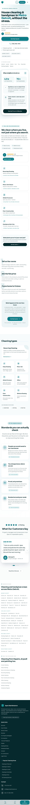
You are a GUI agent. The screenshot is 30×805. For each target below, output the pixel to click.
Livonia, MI (3, 598)
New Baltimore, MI (14, 643)
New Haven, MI (22, 643)
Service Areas (4, 730)
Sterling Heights (5, 66)
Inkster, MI (3, 602)
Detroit (3, 64)
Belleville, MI (24, 605)
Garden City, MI (17, 598)
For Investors (4, 738)
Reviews (3, 733)
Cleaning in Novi (5, 774)
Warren (11, 66)
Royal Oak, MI (4, 613)
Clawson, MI (22, 623)
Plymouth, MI (10, 595)
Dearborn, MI (4, 600)
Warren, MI (13, 636)
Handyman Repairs (5, 688)
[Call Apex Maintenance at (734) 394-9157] (16, 2)
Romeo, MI (3, 645)
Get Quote (22, 2)
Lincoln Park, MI (4, 605)
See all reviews (7, 159)
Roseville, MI (20, 636)
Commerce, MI (4, 630)
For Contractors (5, 753)
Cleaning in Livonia (6, 769)
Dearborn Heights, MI (13, 600)
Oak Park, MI (4, 625)
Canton (12, 64)
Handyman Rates (5, 748)
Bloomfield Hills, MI (23, 615)
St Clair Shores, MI (5, 638)
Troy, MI (3, 618)
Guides (2, 743)
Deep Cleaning (4, 667)
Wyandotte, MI (17, 602)
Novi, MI (17, 613)
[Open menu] (27, 2)
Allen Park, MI (24, 602)
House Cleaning (4, 665)
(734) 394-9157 (16, 44)
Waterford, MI (17, 625)
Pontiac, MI (10, 625)
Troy (19, 64)
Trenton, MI (17, 605)
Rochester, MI (18, 618)
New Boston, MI (11, 607)
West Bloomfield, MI (5, 620)
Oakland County (16, 53)
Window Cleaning (5, 685)
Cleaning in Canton (6, 766)
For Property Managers (6, 735)
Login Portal (4, 756)
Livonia (7, 64)
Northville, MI (23, 595)
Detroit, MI (3, 595)
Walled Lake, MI (10, 628)
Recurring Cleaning (5, 672)
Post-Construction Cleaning (7, 677)
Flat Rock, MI (4, 607)
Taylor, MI (11, 605)
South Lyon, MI (18, 628)
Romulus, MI (9, 602)
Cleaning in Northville (7, 772)
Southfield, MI (11, 613)
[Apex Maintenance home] (2, 2)
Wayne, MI (21, 600)
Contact (3, 751)
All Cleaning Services (6, 777)
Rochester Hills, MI (10, 618)
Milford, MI (25, 628)
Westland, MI (10, 598)
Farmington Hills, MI (5, 615)
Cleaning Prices (4, 746)
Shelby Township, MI (17, 640)
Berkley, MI (13, 620)
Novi (16, 64)
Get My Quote (15, 39)
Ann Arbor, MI (4, 651)
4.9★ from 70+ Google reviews (11, 34)
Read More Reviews (14, 571)
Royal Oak (23, 64)
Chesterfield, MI (5, 643)
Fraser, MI (25, 640)
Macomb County (6, 56)
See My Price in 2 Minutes (15, 111)
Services (3, 725)
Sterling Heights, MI (5, 636)
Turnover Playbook (5, 740)
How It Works (4, 728)
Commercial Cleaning (6, 683)
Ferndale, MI (20, 620)
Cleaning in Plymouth (6, 764)
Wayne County (5, 53)
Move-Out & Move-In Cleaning (8, 670)
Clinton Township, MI (15, 638)
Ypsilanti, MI (11, 651)
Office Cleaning (4, 680)
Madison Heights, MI (13, 623)
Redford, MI (24, 598)
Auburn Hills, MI (24, 625)
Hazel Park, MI (4, 623)
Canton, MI (16, 595)
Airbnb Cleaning (4, 675)
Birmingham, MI (14, 615)
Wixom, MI (3, 628)
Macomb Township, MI (6, 640)
